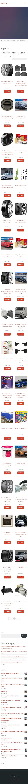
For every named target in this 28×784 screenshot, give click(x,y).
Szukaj (2, 632)
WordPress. (18, 780)
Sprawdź (7, 91)
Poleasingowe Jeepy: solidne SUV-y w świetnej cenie (13, 659)
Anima (13, 780)
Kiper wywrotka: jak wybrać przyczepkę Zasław (12, 656)
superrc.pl (4, 3)
